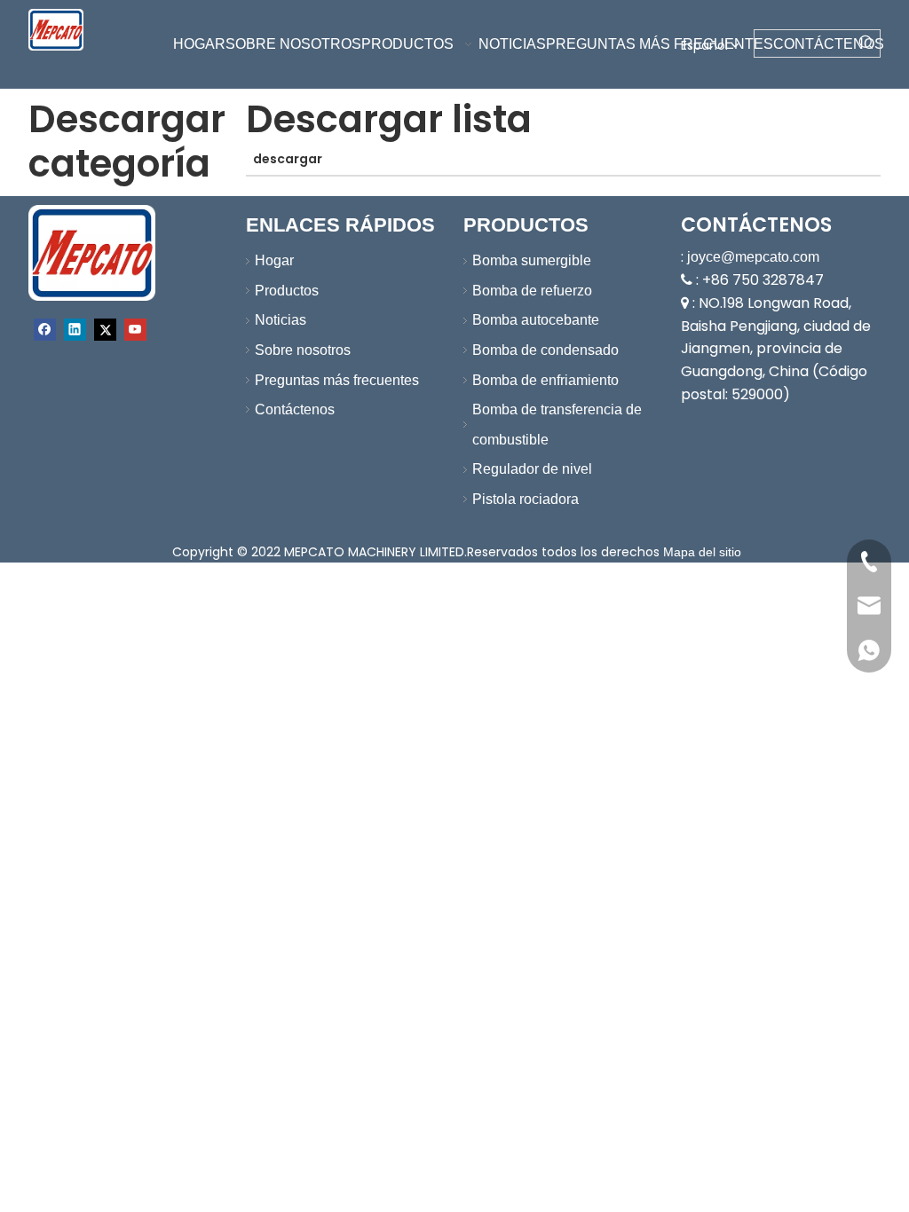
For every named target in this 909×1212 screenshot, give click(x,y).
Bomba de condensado (545, 350)
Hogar (274, 260)
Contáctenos (295, 409)
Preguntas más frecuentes (337, 380)
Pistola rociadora (525, 499)
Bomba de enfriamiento (545, 380)
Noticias (280, 319)
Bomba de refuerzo (532, 290)
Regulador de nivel (532, 468)
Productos (287, 290)
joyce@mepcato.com (753, 256)
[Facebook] (45, 330)
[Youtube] (135, 330)
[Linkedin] (75, 330)
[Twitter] (105, 330)
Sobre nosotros (303, 350)
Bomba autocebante (535, 319)
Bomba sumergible (531, 260)
